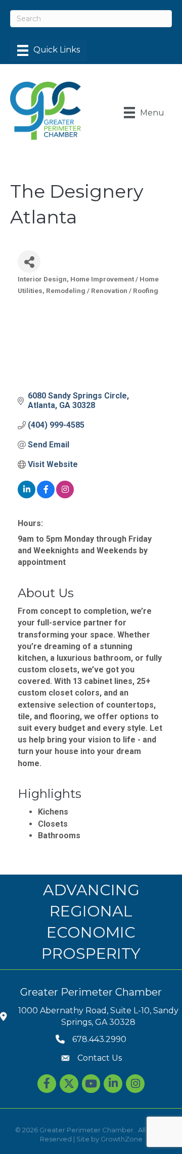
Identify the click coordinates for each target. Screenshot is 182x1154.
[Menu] (48, 50)
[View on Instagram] (65, 495)
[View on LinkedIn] (26, 495)
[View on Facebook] (46, 495)
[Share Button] (29, 261)
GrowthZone (122, 1139)
